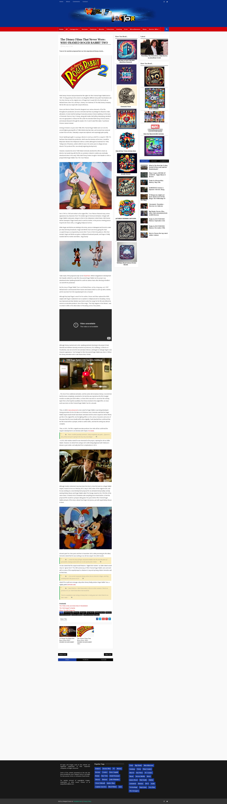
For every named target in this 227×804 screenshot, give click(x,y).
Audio (153, 784)
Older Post (108, 654)
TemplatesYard (77, 801)
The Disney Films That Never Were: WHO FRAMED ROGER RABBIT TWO (84, 641)
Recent (154, 161)
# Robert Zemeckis (65, 614)
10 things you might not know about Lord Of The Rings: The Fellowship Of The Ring (153, 197)
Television (110, 29)
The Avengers (134, 791)
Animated (132, 784)
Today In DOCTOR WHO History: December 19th (157, 227)
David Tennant (114, 776)
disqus (67, 659)
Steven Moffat (140, 776)
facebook (85, 659)
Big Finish (138, 765)
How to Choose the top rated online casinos (158, 234)
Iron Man (152, 787)
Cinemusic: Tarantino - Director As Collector (156, 205)
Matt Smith (143, 780)
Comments (76, 1)
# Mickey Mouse (100, 612)
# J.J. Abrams (90, 612)
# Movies (108, 612)
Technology (133, 787)
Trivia (139, 769)
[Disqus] (85, 685)
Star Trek (104, 776)
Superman (142, 787)
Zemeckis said (71, 584)
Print (126, 29)
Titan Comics (147, 769)
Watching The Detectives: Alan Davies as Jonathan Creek (154, 57)
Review (97, 772)
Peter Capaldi (113, 772)
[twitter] (167, 1)
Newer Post (62, 654)
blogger (103, 659)
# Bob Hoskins (68, 612)
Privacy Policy (87, 801)
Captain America (100, 787)
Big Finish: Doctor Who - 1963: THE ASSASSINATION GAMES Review (158, 213)
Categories (74, 29)
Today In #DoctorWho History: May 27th (156, 181)
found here (87, 276)
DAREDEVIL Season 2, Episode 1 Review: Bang (156, 188)
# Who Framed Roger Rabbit (91, 614)
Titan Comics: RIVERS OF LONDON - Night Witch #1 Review (157, 175)
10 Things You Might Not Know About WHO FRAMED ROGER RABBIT (66, 640)
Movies (101, 29)
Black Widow (112, 787)
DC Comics (148, 773)
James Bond (133, 780)
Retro (149, 776)
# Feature (83, 612)
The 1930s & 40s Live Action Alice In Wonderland (73, 606)
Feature (97, 769)
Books (97, 776)
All (67, 29)
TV (114, 769)
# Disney (76, 612)
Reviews (85, 29)
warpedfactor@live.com (67, 784)
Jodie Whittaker (114, 779)
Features (93, 29)
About (68, 1)
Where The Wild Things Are (67, 610)
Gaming (119, 29)
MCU (147, 784)
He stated (91, 431)
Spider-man (111, 783)
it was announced (73, 410)
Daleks (151, 780)
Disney (97, 779)
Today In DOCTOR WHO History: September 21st (157, 220)
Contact (85, 1)
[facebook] (164, 1)
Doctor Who (153, 29)
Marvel (131, 773)
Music (131, 776)
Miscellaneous (135, 29)
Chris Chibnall (100, 783)
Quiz (120, 787)
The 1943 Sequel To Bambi (67, 608)
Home (61, 1)
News (145, 29)
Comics (104, 772)
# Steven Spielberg (77, 614)
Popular (144, 161)
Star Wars (139, 773)
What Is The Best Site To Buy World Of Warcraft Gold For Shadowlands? (158, 167)
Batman (104, 779)
